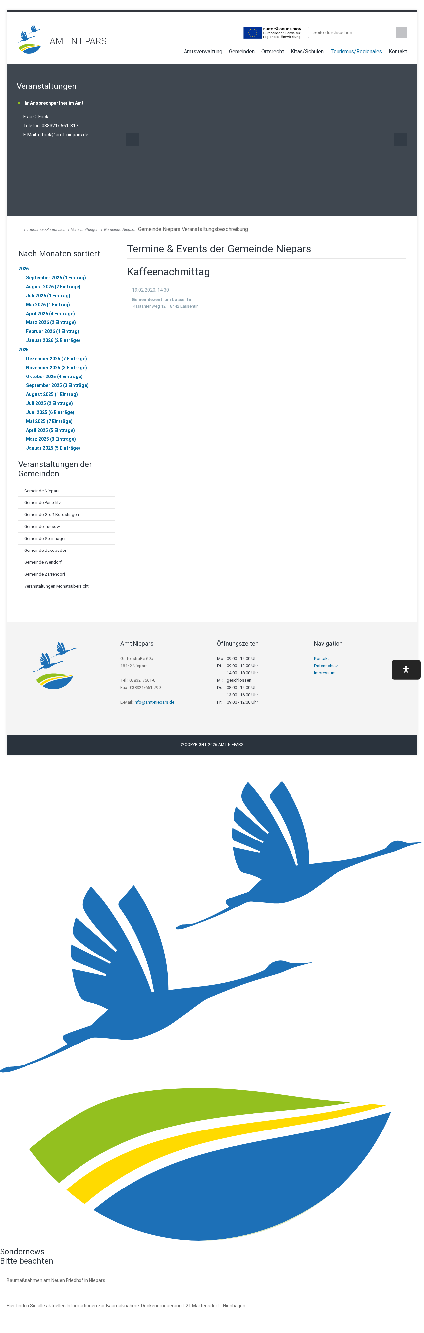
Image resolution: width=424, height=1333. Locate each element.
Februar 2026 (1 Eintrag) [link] (52, 331)
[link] (30, 52)
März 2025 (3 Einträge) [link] (51, 439)
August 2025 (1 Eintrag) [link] (52, 394)
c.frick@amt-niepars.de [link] (63, 134)
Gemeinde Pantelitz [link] (42, 502)
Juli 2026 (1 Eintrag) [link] (48, 295)
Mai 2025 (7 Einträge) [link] (49, 421)
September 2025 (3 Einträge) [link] (57, 385)
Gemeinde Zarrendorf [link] (44, 574)
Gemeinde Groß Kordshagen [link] (51, 514)
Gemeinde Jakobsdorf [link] (46, 550)
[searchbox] (352, 32)
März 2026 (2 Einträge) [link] (51, 322)
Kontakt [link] (398, 51)
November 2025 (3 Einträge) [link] (56, 367)
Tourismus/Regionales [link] (356, 51)
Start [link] (174, 52)
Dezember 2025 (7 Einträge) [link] (56, 358)
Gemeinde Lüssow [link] (42, 526)
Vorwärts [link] (400, 139)
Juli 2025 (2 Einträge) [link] (49, 403)
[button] (406, 670)
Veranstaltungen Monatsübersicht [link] (56, 586)
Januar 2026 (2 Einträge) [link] (53, 340)
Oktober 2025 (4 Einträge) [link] (54, 376)
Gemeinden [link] (242, 51)
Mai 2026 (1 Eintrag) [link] (48, 304)
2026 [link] (23, 268)
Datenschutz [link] (326, 665)
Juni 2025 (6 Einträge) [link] (50, 412)
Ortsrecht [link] (272, 51)
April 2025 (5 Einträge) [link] (50, 430)
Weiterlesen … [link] (43, 1288)
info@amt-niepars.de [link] (154, 702)
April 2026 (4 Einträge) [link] (50, 313)
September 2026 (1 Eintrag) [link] (56, 277)
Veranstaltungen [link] (84, 229)
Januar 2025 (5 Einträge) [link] (53, 448)
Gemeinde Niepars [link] (119, 229)
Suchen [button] (402, 32)
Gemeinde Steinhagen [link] (45, 538)
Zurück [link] (132, 139)
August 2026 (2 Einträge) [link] (53, 286)
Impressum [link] (325, 672)
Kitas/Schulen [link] (307, 51)
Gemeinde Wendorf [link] (43, 562)
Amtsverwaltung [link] (203, 51)
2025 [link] (23, 349)
